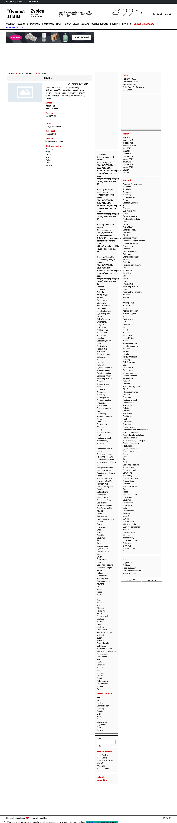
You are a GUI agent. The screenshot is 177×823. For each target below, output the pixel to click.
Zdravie (85, 24)
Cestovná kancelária (105, 459)
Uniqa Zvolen (102, 755)
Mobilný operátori (104, 416)
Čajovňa (100, 524)
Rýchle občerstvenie (105, 519)
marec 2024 (128, 143)
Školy (68, 24)
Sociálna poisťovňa (105, 565)
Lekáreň (100, 627)
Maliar (99, 430)
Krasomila (101, 766)
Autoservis (101, 392)
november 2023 (129, 146)
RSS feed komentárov (132, 571)
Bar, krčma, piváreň (104, 505)
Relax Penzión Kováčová (133, 87)
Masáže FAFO (103, 769)
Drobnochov (102, 322)
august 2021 (128, 159)
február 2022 (128, 154)
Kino (99, 670)
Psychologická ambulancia (134, 435)
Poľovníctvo (102, 349)
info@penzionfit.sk (53, 126)
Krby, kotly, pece (103, 295)
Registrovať (166, 14)
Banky (99, 419)
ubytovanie (152, 580)
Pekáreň (100, 365)
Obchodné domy (99, 24)
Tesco (99, 592)
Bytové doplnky (103, 314)
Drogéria (100, 324)
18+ (98, 659)
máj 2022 (127, 151)
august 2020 (128, 167)
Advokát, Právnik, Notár (132, 184)
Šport (59, 24)
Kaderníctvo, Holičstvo (106, 462)
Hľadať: (99, 739)
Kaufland (100, 584)
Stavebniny (101, 303)
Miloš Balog (102, 758)
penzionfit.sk (51, 134)
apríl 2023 (127, 148)
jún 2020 (126, 173)
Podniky (100, 678)
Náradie (100, 297)
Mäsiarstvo (101, 335)
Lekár (99, 624)
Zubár (99, 638)
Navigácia (12, 73)
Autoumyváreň (103, 397)
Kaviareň (100, 511)
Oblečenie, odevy (104, 341)
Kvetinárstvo (102, 332)
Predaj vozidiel (103, 405)
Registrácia (127, 562)
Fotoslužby (101, 414)
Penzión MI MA (129, 84)
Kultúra (100, 667)
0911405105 (51, 116)
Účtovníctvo (102, 424)
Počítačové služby (104, 438)
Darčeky (100, 316)
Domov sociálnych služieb (134, 241)
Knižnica (100, 443)
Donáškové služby (104, 508)
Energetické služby (105, 468)
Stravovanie (33, 24)
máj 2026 (127, 137)
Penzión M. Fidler (130, 82)
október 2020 (128, 164)
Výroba (100, 686)
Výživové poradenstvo (106, 651)
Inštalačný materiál (104, 378)
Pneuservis (101, 403)
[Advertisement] (106, 110)
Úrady (76, 24)
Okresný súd (102, 576)
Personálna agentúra (105, 487)
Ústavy (100, 562)
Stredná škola (102, 546)
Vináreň (100, 522)
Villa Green (127, 90)
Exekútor (100, 489)
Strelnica (100, 619)
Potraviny (101, 351)
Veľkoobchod (102, 684)
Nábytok (100, 338)
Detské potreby (103, 319)
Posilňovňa (101, 611)
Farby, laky (101, 292)
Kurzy (99, 446)
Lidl (98, 586)
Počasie (10, 2)
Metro (99, 589)
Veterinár (100, 635)
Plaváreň (100, 608)
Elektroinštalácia (104, 305)
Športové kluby (103, 616)
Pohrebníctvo (102, 484)
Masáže (100, 465)
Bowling (100, 603)
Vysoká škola (102, 549)
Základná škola (103, 551)
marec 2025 (128, 140)
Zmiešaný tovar (103, 384)
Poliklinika (101, 640)
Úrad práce (101, 559)
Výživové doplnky (104, 368)
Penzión (32, 73)
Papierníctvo (102, 346)
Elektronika (101, 308)
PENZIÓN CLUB (129, 79)
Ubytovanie (48, 24)
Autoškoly (101, 395)
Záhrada (100, 362)
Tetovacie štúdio (104, 500)
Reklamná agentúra (105, 457)
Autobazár (101, 389)
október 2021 (128, 156)
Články (20, 2)
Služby (21, 24)
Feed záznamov (129, 568)
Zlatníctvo (101, 359)
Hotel (99, 532)
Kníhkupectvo (102, 330)
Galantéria (101, 381)
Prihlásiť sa (127, 565)
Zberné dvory (102, 441)
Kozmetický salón (104, 481)
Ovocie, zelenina (104, 373)
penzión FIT (130, 580)
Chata (99, 530)
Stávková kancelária (105, 478)
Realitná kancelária (104, 454)
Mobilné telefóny (104, 311)
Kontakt (166, 818)
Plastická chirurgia (104, 632)
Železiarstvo (102, 357)
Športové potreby (104, 354)
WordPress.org (129, 573)
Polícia (100, 573)
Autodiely (101, 289)
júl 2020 (126, 170)
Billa (98, 597)
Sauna (99, 613)
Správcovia (101, 495)
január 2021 (127, 162)
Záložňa (100, 427)
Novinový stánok (104, 370)
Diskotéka (101, 665)
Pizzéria (100, 514)
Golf (98, 605)
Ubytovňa (101, 538)
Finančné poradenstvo (106, 473)
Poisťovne (101, 422)
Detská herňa (102, 492)
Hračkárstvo (102, 327)
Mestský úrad (102, 578)
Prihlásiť (156, 14)
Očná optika (102, 630)
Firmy (99, 689)
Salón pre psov (103, 497)
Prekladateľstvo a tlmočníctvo (135, 430)
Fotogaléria (32, 2)
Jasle (99, 554)
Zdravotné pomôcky (105, 648)
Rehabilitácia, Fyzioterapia (134, 440)
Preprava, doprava (104, 408)
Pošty (99, 476)
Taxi (98, 411)
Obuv (99, 343)
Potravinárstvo (103, 681)
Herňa (99, 662)
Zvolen (37, 11)
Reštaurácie (102, 516)
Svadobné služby (104, 470)
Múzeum (100, 673)
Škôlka (99, 543)
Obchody (11, 24)
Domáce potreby (104, 376)
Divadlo (100, 676)
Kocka (99, 594)
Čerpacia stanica (104, 400)
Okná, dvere (102, 300)
